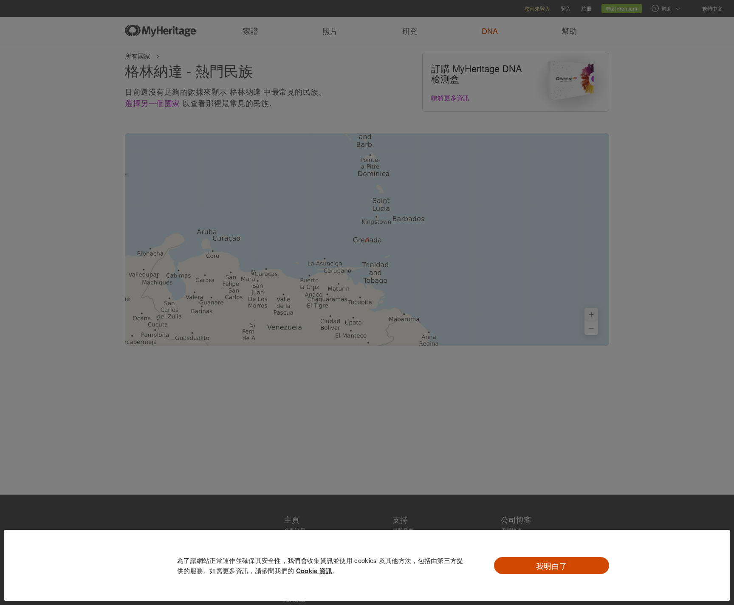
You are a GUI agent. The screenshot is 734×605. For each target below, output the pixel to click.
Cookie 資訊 (314, 570)
